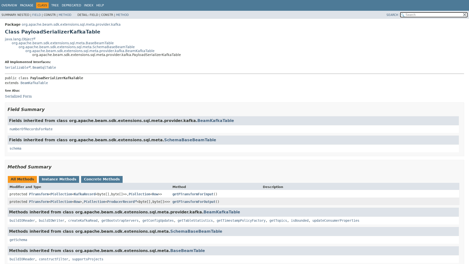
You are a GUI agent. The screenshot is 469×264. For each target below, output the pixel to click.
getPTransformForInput (192, 194)
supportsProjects (87, 259)
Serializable (16, 67)
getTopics (278, 220)
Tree (55, 5)
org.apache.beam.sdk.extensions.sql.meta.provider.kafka (71, 24)
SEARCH (392, 15)
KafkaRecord (85, 194)
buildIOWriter (51, 220)
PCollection (61, 194)
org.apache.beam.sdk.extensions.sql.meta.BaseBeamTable (63, 43)
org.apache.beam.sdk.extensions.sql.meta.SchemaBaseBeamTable (77, 47)
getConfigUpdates (158, 220)
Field (36, 15)
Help (100, 5)
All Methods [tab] (22, 179)
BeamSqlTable (44, 67)
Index (88, 5)
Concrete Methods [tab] (102, 179)
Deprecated (71, 5)
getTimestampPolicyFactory (241, 220)
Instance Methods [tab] (59, 179)
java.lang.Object (19, 39)
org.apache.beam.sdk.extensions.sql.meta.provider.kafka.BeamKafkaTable (90, 51)
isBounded (300, 220)
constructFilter (53, 259)
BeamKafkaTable (34, 83)
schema (15, 148)
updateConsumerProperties (335, 220)
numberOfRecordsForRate (31, 129)
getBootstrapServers (120, 220)
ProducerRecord (121, 202)
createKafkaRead (82, 220)
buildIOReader (22, 220)
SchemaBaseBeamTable (190, 140)
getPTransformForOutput (193, 202)
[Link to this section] (48, 109)
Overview (9, 5)
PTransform (39, 194)
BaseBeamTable (187, 250)
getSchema (18, 240)
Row (155, 194)
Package (26, 5)
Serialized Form (18, 96)
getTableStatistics (195, 220)
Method (65, 15)
